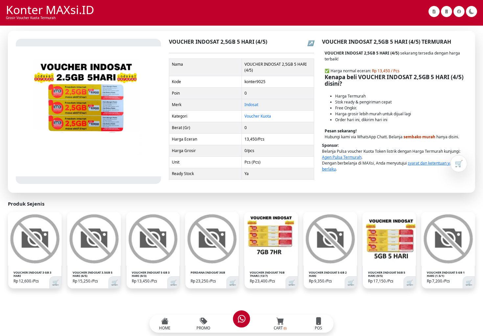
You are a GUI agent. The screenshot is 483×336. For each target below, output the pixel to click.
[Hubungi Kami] (241, 318)
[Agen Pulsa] (446, 11)
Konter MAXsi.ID (50, 9)
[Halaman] (434, 11)
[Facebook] (459, 11)
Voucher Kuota (257, 116)
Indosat (251, 104)
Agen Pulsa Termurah (341, 157)
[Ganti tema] (471, 11)
